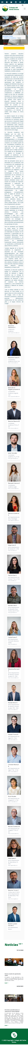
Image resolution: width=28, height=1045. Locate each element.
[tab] (14, 48)
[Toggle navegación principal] (24, 8)
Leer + (6, 983)
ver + (21, 944)
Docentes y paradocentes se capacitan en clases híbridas (12, 1010)
